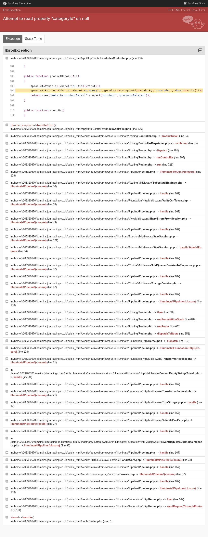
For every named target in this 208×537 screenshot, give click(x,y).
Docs (196, 3)
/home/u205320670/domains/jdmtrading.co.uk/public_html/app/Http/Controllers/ (72, 58)
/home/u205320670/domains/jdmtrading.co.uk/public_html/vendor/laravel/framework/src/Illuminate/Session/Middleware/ (94, 236)
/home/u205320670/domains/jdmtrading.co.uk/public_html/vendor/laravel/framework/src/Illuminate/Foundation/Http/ (87, 340)
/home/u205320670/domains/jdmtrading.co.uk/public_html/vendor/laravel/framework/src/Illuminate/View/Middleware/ (100, 218)
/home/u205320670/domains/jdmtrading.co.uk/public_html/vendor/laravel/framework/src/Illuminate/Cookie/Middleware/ (105, 265)
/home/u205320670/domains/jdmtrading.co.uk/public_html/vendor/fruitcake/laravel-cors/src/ (77, 459)
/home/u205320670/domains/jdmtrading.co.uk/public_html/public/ (57, 521)
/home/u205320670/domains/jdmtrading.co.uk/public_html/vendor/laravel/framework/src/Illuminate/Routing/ (85, 135)
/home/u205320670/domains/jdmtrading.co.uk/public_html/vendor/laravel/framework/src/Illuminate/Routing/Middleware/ (97, 182)
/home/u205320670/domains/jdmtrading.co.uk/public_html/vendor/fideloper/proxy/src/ (74, 474)
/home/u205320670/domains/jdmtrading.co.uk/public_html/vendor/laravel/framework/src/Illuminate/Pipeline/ (84, 171)
